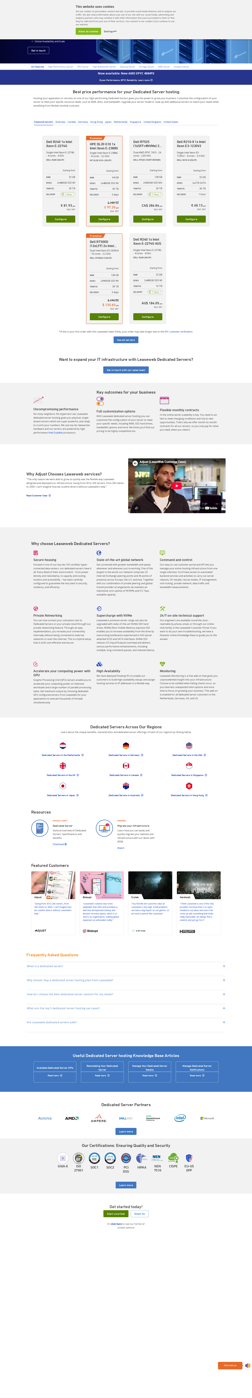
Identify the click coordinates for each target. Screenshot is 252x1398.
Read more (53, 1075)
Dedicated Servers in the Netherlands (61, 755)
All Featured (37, 66)
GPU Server (83, 66)
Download (58, 844)
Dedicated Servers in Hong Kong (187, 795)
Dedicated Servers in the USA (188, 755)
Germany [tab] (83, 122)
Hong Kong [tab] (96, 122)
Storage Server (146, 66)
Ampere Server (181, 66)
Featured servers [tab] (43, 122)
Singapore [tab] (135, 122)
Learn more (126, 1131)
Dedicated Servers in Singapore (187, 775)
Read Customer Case (37, 495)
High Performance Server (60, 66)
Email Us (139, 1213)
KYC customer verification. (179, 331)
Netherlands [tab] (120, 122)
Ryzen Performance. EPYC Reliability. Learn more (124, 80)
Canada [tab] (72, 122)
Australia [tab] (60, 122)
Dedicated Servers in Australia (124, 795)
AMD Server (164, 66)
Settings (110, 31)
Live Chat (234, 1365)
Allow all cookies (88, 31)
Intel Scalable (55, 432)
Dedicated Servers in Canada (124, 775)
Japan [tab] (108, 122)
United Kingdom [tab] (152, 122)
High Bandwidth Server (104, 66)
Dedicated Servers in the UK (61, 775)
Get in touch (38, 50)
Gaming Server (127, 66)
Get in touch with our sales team (126, 369)
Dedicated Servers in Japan (61, 795)
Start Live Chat (116, 1213)
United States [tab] (170, 122)
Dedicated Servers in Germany (124, 755)
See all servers (126, 339)
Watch (121, 848)
